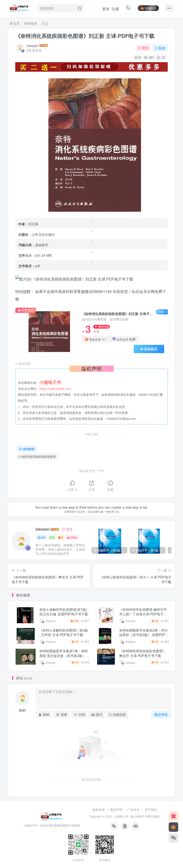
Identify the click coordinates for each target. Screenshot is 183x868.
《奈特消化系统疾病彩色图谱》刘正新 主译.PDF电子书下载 (84, 36)
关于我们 (151, 809)
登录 (105, 8)
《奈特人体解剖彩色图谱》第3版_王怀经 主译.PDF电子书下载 (63, 632)
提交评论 (161, 714)
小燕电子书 (121, 816)
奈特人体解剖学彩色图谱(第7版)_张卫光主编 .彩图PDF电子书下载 (64, 612)
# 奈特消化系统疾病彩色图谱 (37, 456)
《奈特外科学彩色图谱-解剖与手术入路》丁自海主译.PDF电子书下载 (143, 614)
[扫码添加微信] (173, 838)
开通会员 (150, 8)
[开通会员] (173, 827)
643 (43, 537)
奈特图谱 (30, 23)
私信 (162, 47)
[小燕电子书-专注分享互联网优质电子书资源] (51, 816)
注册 (115, 8)
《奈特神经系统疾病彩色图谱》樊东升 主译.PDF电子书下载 (142, 653)
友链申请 (98, 809)
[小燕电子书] (173, 816)
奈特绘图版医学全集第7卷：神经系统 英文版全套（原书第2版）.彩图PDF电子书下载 (63, 655)
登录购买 (151, 348)
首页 (16, 23)
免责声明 (116, 809)
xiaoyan (32, 45)
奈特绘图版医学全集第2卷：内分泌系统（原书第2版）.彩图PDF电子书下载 (144, 635)
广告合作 (133, 809)
